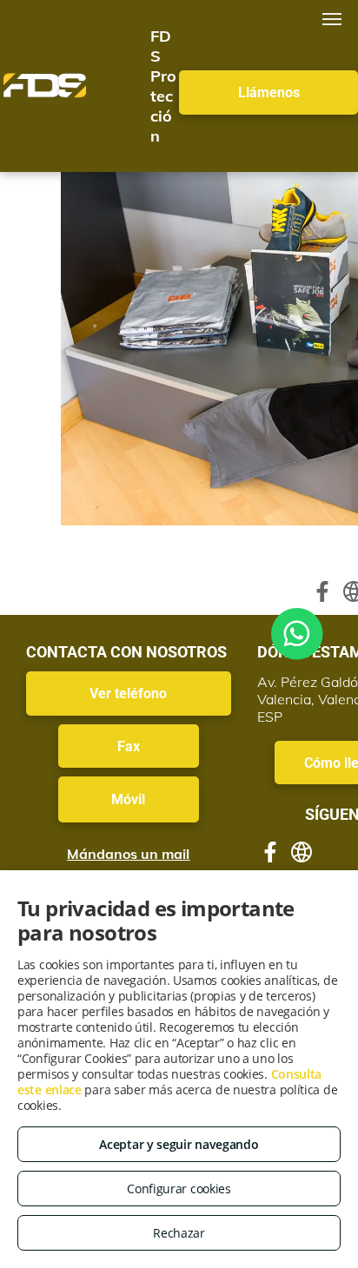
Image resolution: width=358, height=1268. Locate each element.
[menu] (332, 19)
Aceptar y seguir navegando (178, 1144)
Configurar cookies (179, 1188)
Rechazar (179, 1233)
